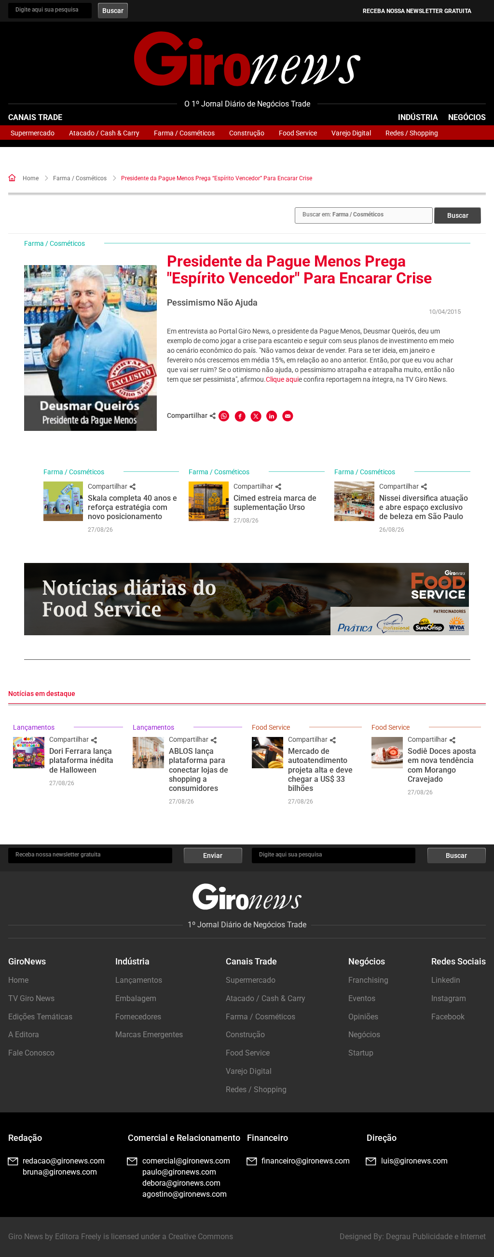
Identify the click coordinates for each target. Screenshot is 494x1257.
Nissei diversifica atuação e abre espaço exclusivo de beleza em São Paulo (423, 507)
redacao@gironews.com (64, 1160)
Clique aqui (282, 379)
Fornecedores (138, 1016)
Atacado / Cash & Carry (104, 133)
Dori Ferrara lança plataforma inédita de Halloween (81, 760)
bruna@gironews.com (60, 1172)
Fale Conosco (31, 1052)
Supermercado (33, 133)
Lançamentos (34, 727)
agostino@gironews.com (184, 1194)
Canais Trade (35, 117)
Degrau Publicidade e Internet (436, 1236)
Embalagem (135, 998)
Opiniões (363, 1016)
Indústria (418, 117)
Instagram (448, 998)
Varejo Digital (351, 133)
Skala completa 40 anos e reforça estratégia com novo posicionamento (132, 507)
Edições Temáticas (40, 1016)
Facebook (448, 1016)
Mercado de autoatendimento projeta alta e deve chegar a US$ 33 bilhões (320, 770)
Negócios (467, 117)
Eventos (361, 998)
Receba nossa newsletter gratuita (417, 11)
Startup (360, 1052)
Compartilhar (108, 486)
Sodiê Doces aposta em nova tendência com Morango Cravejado (442, 765)
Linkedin (445, 980)
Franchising (368, 980)
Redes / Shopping (411, 133)
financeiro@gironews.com (305, 1160)
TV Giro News (31, 998)
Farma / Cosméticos (184, 133)
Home (31, 178)
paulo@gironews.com (179, 1172)
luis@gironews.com (414, 1160)
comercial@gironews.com (186, 1160)
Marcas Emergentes (149, 1034)
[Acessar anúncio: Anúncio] (246, 599)
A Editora (23, 1034)
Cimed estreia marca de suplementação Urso (274, 503)
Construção (246, 133)
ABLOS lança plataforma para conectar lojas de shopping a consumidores (198, 770)
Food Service (298, 133)
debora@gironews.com (181, 1183)
